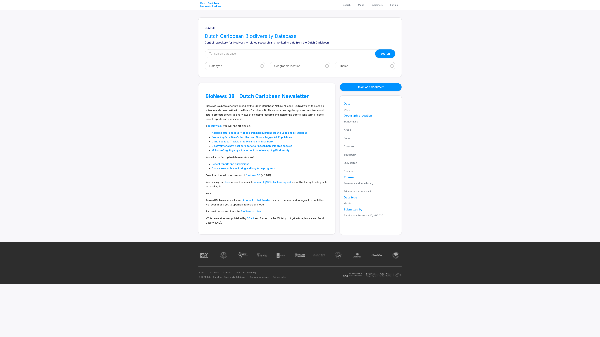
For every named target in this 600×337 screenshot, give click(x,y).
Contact (227, 272)
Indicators (377, 5)
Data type (215, 66)
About (201, 272)
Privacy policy (280, 277)
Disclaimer (214, 272)
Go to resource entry (246, 272)
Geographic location (287, 66)
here (227, 182)
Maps (361, 5)
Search (347, 5)
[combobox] (235, 66)
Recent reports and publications (230, 164)
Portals (394, 5)
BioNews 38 (215, 125)
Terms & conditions (259, 277)
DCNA (250, 218)
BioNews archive (251, 211)
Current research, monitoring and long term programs (243, 168)
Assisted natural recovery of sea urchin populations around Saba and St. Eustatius (259, 132)
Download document (371, 87)
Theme (343, 66)
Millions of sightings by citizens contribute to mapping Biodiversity (250, 150)
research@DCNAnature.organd (272, 182)
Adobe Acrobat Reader (256, 200)
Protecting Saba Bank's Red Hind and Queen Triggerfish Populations (252, 137)
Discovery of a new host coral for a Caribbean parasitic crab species (252, 145)
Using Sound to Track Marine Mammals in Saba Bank (242, 141)
